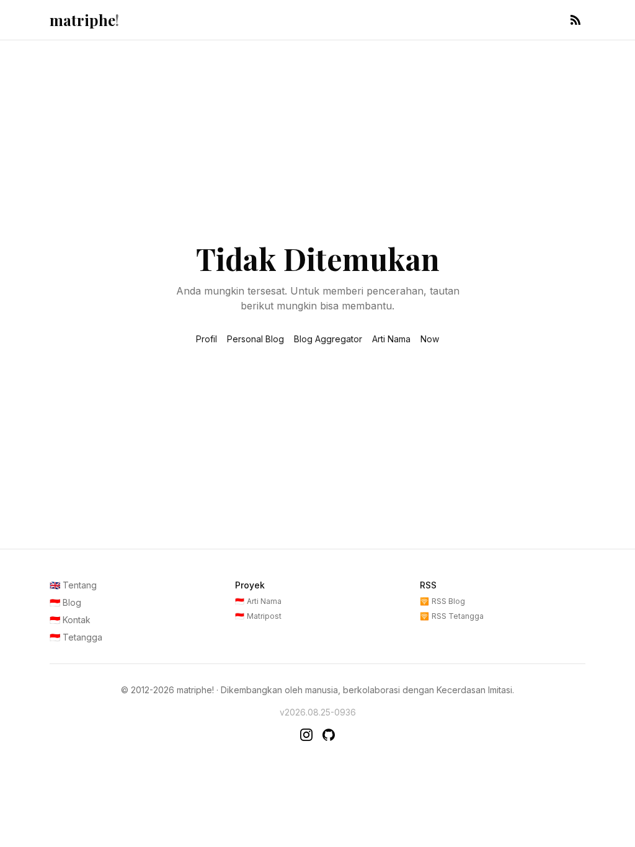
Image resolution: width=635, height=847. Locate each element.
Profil (206, 339)
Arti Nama (391, 339)
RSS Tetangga (452, 616)
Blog (65, 602)
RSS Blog (442, 601)
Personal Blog (255, 339)
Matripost (258, 616)
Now (429, 339)
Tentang (73, 585)
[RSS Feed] (575, 20)
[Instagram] (306, 735)
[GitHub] (328, 735)
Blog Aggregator (328, 339)
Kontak (70, 619)
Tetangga (76, 637)
